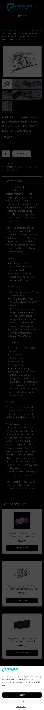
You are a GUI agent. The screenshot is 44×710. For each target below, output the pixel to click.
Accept (22, 695)
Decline (22, 701)
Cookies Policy (21, 706)
